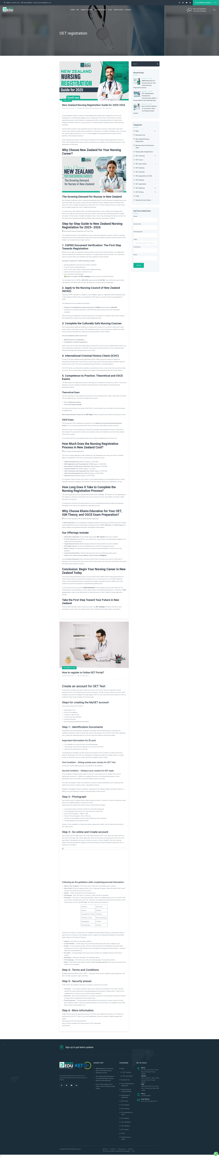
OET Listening (145, 172)
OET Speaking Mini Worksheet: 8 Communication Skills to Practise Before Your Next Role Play (105, 1078)
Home (73, 10)
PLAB (145, 196)
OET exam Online (145, 164)
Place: (135, 254)
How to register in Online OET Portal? (83, 672)
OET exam (84, 902)
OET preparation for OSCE (145, 176)
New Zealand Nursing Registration (92, 108)
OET (77, 10)
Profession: (137, 247)
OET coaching (85, 276)
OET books (89, 414)
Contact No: (137, 224)
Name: (135, 216)
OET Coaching (146, 156)
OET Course (145, 160)
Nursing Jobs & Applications (145, 152)
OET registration (107, 108)
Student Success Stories (145, 200)
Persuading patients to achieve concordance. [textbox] (146, 243)
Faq (133, 1151)
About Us (105, 1149)
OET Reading (145, 180)
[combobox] (145, 243)
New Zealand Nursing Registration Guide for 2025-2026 (93, 104)
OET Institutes (145, 168)
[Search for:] (145, 63)
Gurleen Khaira (70, 108)
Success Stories (100, 10)
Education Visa (145, 135)
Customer (130, 1149)
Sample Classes (87, 10)
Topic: (145, 241)
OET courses (101, 537)
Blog (110, 10)
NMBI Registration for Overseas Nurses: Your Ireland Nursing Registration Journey (104, 1070)
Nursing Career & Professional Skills (145, 147)
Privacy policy (122, 1149)
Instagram (103, 555)
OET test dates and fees (99, 962)
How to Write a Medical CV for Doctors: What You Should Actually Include (105, 1086)
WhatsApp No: (138, 231)
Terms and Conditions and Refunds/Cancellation (116, 1151)
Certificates (118, 10)
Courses (128, 10)
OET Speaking (146, 188)
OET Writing (146, 192)
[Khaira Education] (8, 9)
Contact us (113, 1149)
